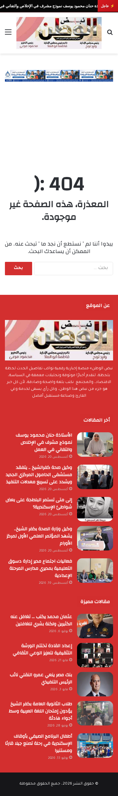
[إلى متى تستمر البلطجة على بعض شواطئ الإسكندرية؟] (95, 509)
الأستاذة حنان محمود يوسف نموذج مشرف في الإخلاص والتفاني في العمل (44, 442)
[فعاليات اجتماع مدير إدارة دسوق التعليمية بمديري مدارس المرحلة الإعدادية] (95, 570)
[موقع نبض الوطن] (59, 33)
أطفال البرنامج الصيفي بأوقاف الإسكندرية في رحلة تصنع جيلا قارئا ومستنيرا (38, 743)
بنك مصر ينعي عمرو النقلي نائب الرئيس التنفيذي (41, 678)
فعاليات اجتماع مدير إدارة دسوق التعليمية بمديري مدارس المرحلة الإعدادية (40, 568)
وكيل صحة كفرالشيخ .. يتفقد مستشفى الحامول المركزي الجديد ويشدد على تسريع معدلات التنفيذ (39, 474)
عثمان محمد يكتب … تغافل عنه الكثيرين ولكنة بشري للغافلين (41, 620)
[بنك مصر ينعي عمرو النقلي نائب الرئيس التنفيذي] (95, 684)
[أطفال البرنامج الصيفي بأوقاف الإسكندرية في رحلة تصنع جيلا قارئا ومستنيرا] (95, 745)
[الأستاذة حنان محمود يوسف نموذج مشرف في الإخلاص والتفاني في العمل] (95, 444)
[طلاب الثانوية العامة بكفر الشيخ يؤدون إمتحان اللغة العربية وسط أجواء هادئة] (95, 713)
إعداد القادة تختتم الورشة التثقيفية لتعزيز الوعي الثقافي (42, 649)
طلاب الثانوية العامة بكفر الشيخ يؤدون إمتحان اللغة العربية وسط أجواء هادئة (40, 711)
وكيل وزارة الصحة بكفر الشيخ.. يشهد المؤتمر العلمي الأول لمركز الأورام (39, 536)
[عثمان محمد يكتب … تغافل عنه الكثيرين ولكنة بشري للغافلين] (95, 626)
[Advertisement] (59, 121)
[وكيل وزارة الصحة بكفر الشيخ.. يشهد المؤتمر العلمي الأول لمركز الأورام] (95, 538)
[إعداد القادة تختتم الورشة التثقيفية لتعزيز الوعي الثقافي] (95, 655)
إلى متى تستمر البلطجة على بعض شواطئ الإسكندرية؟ (39, 503)
